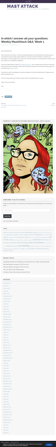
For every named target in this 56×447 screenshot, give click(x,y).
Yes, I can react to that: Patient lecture (13, 269)
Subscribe (7, 216)
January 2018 (6, 316)
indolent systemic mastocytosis (26, 240)
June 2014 (6, 427)
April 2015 (6, 402)
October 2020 (7, 283)
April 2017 (6, 340)
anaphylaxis (28, 232)
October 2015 (7, 386)
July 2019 (5, 291)
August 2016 (6, 360)
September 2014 (7, 420)
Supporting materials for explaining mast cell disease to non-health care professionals (26, 261)
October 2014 (7, 417)
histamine (27, 237)
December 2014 (7, 412)
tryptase (11, 250)
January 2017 (6, 347)
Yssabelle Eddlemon (25, 64)
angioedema (34, 232)
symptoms (27, 248)
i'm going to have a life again (40, 237)
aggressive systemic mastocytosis (11, 232)
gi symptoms (20, 237)
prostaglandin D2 (48, 246)
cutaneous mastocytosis (29, 234)
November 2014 (7, 414)
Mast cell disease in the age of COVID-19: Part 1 (16, 267)
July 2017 (5, 332)
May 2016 (6, 368)
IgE (47, 237)
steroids (19, 248)
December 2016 (7, 350)
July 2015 (5, 394)
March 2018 (6, 311)
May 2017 (5, 337)
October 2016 (7, 355)
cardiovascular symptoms (12, 234)
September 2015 (7, 389)
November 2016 (7, 353)
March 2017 (6, 342)
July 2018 (5, 304)
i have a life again (16, 240)
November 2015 (7, 383)
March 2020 (6, 288)
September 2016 (7, 358)
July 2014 (5, 425)
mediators (9, 246)
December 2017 (7, 319)
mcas (4, 246)
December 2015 (7, 381)
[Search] (26, 1)
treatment (6, 250)
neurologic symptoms (34, 246)
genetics (15, 237)
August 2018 (6, 301)
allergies (22, 232)
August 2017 (6, 329)
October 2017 (7, 324)
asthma (45, 232)
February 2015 (7, 407)
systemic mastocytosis (37, 248)
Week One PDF (14, 68)
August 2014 (6, 422)
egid (43, 234)
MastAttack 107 (39, 240)
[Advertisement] (28, 21)
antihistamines (40, 232)
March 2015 (6, 404)
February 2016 (7, 376)
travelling (47, 248)
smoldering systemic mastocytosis (10, 248)
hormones (31, 237)
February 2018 (7, 314)
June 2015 (6, 396)
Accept (49, 444)
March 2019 (6, 293)
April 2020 (6, 286)
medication (15, 246)
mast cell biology (22, 243)
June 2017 (6, 335)
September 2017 (7, 327)
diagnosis (39, 235)
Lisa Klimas (5, 45)
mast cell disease (36, 242)
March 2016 (6, 373)
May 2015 (5, 399)
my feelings (24, 245)
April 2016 (6, 371)
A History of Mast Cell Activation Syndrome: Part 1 (16, 272)
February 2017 (7, 345)
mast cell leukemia (47, 242)
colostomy (21, 234)
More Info (25, 445)
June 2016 (6, 365)
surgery (23, 248)
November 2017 (7, 322)
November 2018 (7, 296)
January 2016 (6, 378)
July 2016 (5, 363)
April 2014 (6, 432)
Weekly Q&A (8, 96)
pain (41, 246)
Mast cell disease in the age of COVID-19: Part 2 (16, 264)
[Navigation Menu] (29, 1)
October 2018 (7, 298)
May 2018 (6, 306)
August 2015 (6, 391)
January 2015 (6, 409)
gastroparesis (10, 237)
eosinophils (46, 234)
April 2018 (6, 309)
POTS (43, 246)
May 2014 (6, 430)
